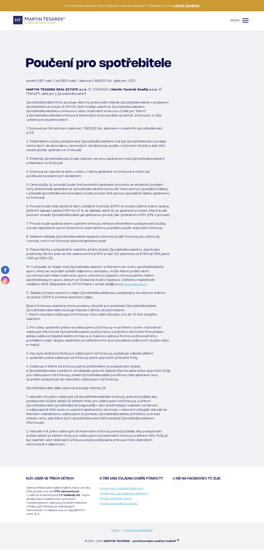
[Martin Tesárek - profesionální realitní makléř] (39, 20)
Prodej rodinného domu (116, 498)
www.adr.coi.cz (135, 284)
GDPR (115, 530)
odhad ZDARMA (186, 6)
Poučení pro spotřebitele (138, 530)
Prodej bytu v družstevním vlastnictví (124, 493)
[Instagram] (5, 280)
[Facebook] (5, 270)
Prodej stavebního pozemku (119, 503)
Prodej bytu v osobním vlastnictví (121, 488)
